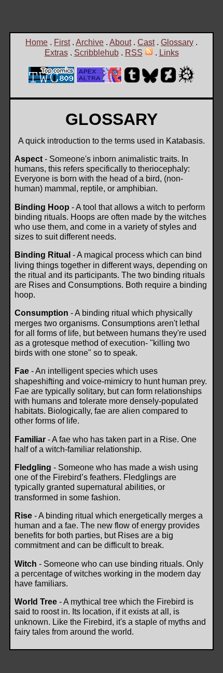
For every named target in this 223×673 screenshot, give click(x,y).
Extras (56, 52)
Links (169, 52)
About (120, 42)
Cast (146, 42)
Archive (90, 42)
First (62, 42)
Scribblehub (96, 52)
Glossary (177, 42)
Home (36, 42)
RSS (134, 52)
